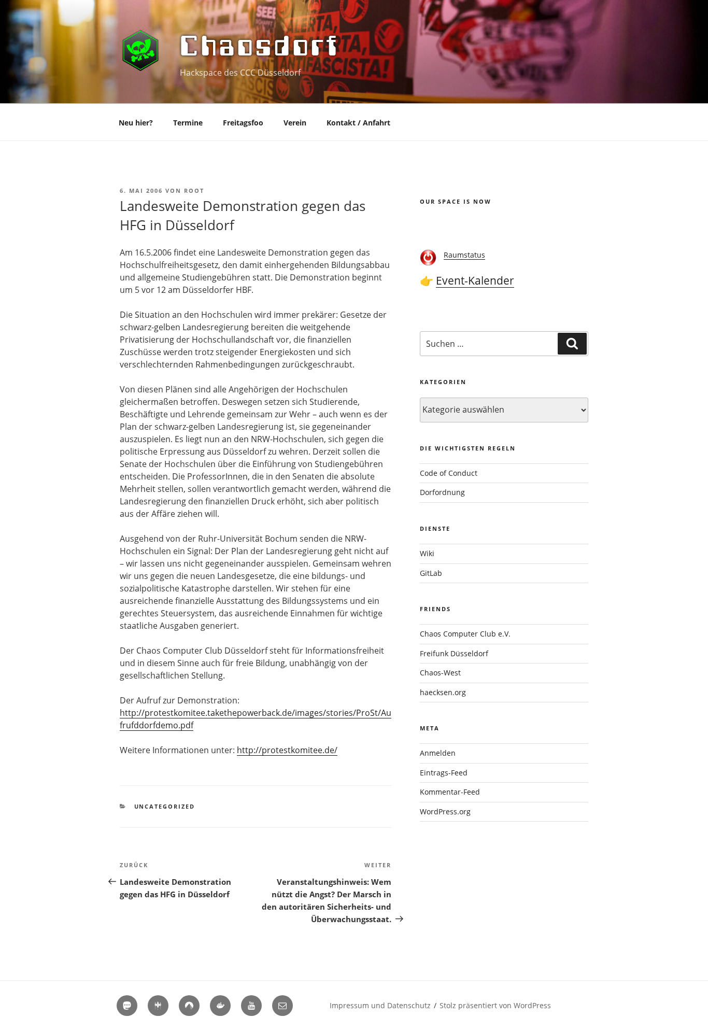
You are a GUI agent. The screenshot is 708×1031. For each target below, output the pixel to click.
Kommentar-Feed (450, 792)
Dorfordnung (442, 492)
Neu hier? (136, 123)
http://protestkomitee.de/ (287, 750)
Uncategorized (164, 806)
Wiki (427, 553)
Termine (188, 123)
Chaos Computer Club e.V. (465, 634)
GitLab (431, 573)
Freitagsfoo (243, 123)
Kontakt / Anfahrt (358, 123)
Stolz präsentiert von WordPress (495, 1005)
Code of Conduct (448, 473)
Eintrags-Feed (444, 773)
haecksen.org (443, 692)
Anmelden (438, 753)
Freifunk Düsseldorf (454, 653)
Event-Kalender (475, 280)
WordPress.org (445, 811)
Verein (295, 123)
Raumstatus (464, 255)
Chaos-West (440, 672)
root (194, 190)
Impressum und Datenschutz (380, 1005)
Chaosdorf (260, 45)
